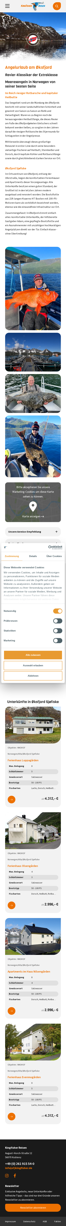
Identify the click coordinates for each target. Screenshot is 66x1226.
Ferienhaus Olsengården (23, 866)
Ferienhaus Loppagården (23, 760)
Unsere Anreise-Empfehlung (24, 532)
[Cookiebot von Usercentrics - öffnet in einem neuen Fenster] (48, 547)
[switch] (57, 620)
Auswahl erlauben (33, 665)
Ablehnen (33, 675)
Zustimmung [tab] (12, 556)
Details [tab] (33, 556)
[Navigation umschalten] (7, 6)
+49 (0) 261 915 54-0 (19, 1163)
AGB (45, 1221)
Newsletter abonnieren (33, 1207)
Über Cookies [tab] (54, 556)
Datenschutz (29, 1221)
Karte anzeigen (31, 516)
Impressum (10, 1221)
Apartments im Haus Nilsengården (29, 972)
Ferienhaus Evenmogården (24, 1077)
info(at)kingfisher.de (18, 1168)
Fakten (57, 1221)
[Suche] (57, 6)
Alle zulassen (33, 655)
